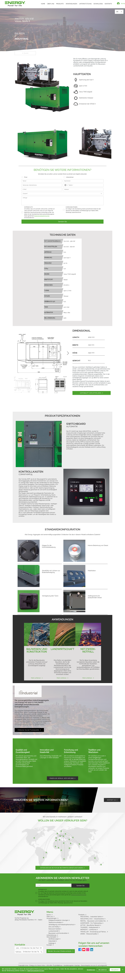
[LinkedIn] (91, 929)
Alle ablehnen (102, 970)
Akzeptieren (115, 970)
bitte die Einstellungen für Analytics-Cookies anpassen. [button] (29, 911)
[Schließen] (122, 969)
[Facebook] (79, 929)
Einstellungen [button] (91, 970)
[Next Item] (68, 333)
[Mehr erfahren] (37, 631)
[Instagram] (87, 929)
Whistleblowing (71, 948)
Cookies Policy (36, 948)
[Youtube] (83, 929)
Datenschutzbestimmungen (53, 948)
